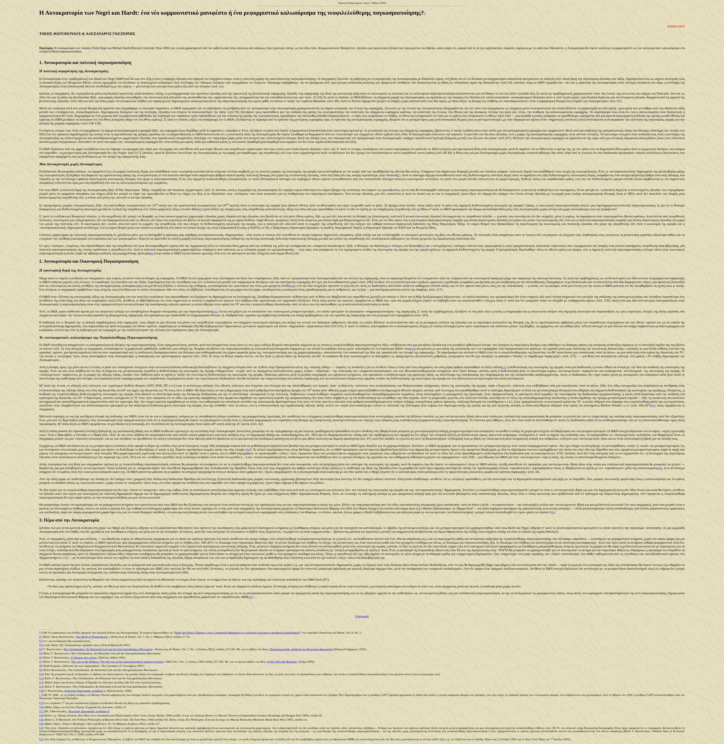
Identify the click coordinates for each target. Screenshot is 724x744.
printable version (676, 26)
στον (84, 657)
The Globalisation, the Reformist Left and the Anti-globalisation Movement (108, 649)
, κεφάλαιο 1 (84, 690)
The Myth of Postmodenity (92, 636)
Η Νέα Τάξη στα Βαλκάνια (282, 661)
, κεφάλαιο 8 (88, 711)
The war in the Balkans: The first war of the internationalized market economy (117, 661)
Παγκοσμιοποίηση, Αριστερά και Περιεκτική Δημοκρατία (301, 649)
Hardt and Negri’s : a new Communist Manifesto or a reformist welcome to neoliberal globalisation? (237, 632)
